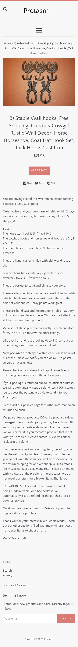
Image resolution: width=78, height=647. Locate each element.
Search (7, 570)
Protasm (48, 639)
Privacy (7, 575)
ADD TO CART (39, 170)
